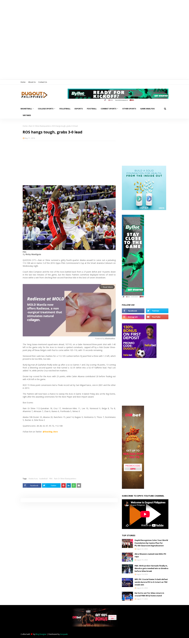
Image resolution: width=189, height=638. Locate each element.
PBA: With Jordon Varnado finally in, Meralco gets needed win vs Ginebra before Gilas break (151, 568)
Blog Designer (41, 634)
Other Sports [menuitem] (129, 108)
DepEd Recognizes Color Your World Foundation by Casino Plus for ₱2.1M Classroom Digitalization (151, 543)
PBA (50, 478)
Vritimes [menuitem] (27, 115)
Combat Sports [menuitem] (108, 108)
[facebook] (133, 310)
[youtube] (157, 316)
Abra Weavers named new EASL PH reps (150, 555)
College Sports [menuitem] (45, 108)
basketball (43, 478)
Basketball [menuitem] (26, 108)
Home (23, 82)
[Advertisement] (69, 163)
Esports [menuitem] (79, 108)
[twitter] (157, 310)
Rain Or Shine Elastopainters (40, 126)
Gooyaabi (64, 634)
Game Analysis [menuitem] (147, 108)
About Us (32, 82)
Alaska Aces (33, 478)
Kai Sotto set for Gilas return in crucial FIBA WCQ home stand (149, 594)
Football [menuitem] (92, 108)
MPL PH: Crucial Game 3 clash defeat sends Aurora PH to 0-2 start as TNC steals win (151, 582)
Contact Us (42, 82)
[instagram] (133, 316)
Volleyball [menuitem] (64, 108)
